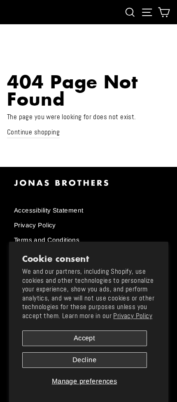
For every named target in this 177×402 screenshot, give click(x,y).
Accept (84, 338)
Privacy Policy (132, 316)
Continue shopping (33, 132)
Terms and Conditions (46, 239)
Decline (84, 360)
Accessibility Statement (49, 210)
